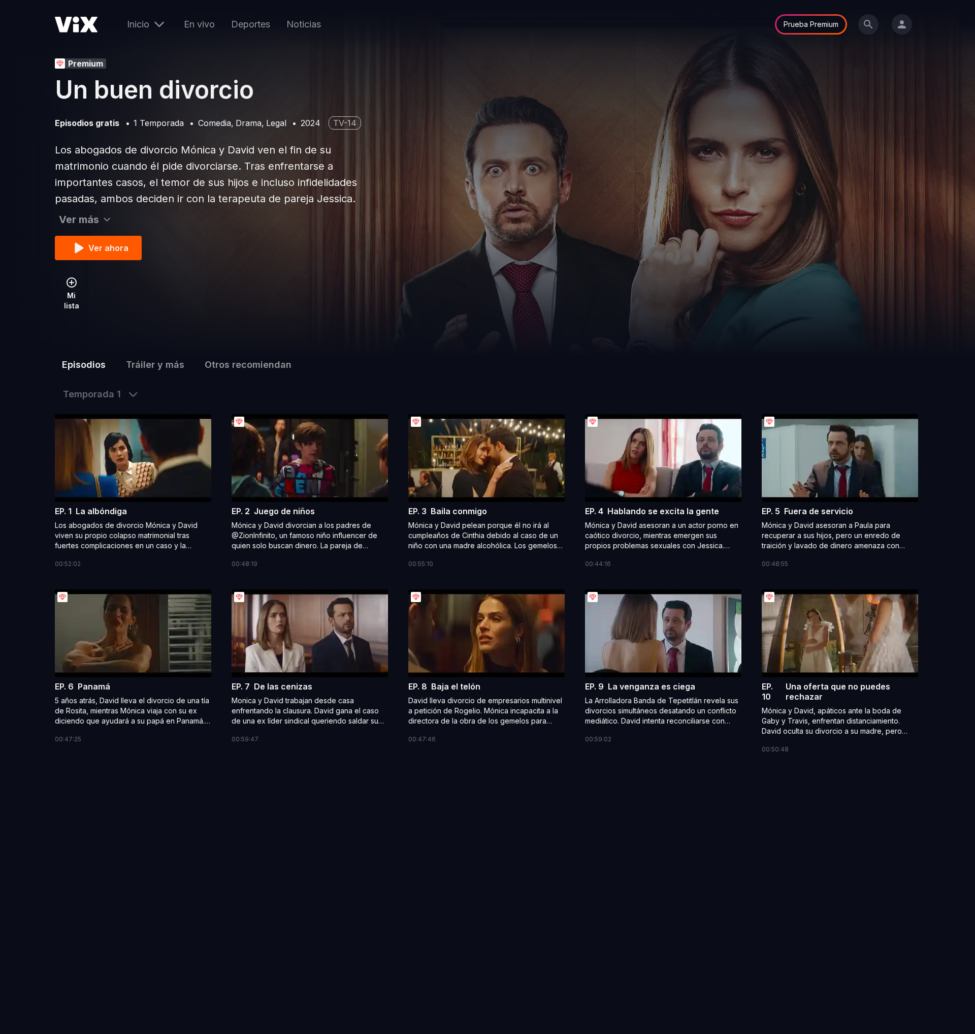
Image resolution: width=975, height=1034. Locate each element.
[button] (133, 491)
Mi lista (71, 300)
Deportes (250, 24)
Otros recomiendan (248, 364)
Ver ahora (108, 248)
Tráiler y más (155, 364)
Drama (249, 123)
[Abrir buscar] (868, 24)
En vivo (199, 24)
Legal (276, 123)
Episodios (84, 364)
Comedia (214, 123)
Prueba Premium (811, 24)
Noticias (303, 24)
